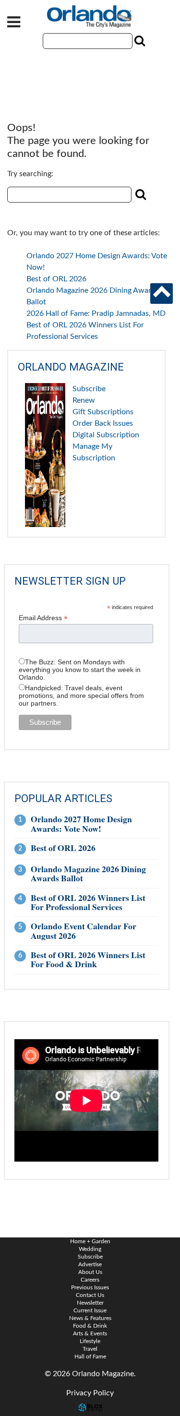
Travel (90, 1349)
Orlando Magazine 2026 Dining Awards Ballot (88, 873)
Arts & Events (90, 1333)
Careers (90, 1280)
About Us (90, 1272)
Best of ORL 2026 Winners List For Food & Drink (88, 959)
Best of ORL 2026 (56, 279)
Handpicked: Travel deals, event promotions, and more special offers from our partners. (81, 695)
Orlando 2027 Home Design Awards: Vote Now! (81, 823)
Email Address (43, 618)
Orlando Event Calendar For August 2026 (83, 930)
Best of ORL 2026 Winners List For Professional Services (88, 902)
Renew (83, 400)
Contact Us (90, 1295)
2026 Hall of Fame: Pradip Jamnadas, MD (96, 313)
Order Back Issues (102, 423)
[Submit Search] (138, 41)
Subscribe (89, 389)
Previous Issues (90, 1287)
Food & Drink (90, 1326)
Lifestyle (90, 1341)
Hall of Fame (90, 1356)
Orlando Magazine (90, 17)
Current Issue (90, 1310)
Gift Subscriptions (102, 412)
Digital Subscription (105, 435)
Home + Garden (90, 1241)
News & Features (90, 1318)
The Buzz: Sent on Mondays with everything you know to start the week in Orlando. (80, 669)
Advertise (90, 1264)
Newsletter (90, 1303)
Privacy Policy (90, 1393)
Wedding (90, 1249)
